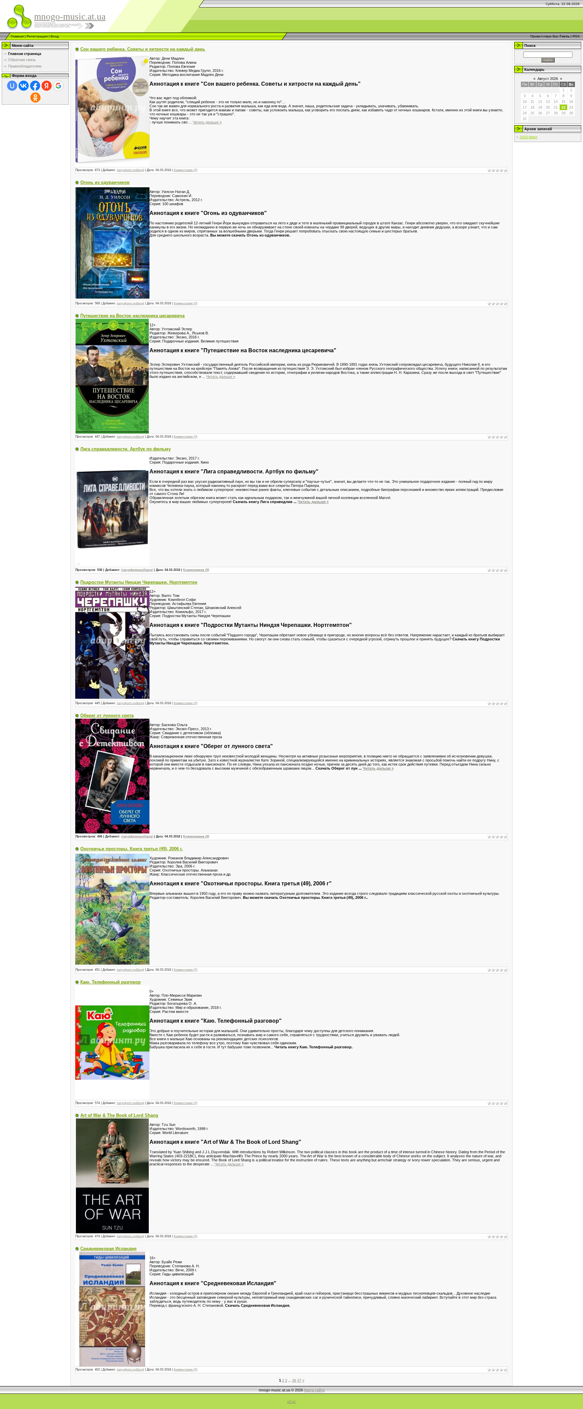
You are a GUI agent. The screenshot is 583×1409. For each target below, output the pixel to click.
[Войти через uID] (12, 86)
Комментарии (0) (185, 170)
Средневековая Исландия (108, 1248)
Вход (55, 36)
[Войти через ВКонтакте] (24, 86)
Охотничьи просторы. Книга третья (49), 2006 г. (131, 848)
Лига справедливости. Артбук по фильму (125, 448)
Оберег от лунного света (107, 715)
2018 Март (528, 137)
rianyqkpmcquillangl (130, 170)
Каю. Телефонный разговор (110, 982)
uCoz (291, 1402)
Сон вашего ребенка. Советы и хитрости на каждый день (142, 49)
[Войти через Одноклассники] (35, 97)
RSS (576, 36)
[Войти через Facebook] (35, 86)
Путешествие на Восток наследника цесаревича (132, 315)
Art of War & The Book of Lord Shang (119, 1115)
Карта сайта (314, 1390)
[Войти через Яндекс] (46, 86)
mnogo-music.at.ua (70, 16)
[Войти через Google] (58, 85)
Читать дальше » (207, 122)
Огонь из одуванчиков (105, 182)
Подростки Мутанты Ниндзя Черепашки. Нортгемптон (138, 582)
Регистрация (37, 36)
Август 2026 (547, 79)
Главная (17, 36)
